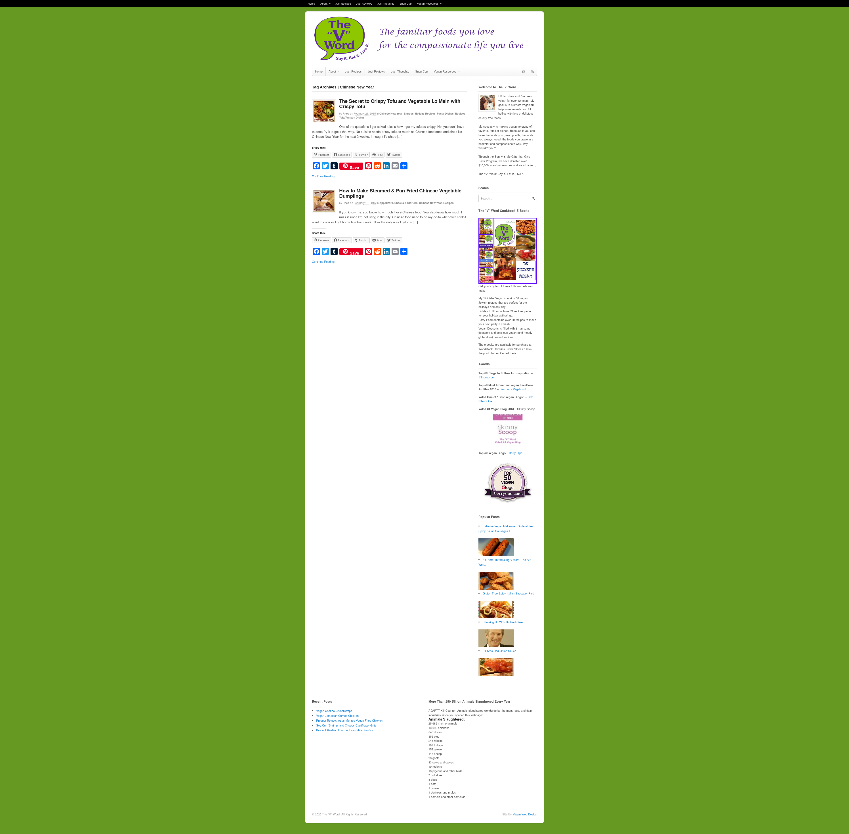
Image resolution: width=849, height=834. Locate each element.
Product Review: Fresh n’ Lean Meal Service (344, 730)
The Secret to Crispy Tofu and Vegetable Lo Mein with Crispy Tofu (399, 103)
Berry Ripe (515, 453)
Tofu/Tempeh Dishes (352, 117)
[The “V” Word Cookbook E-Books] (507, 282)
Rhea (346, 113)
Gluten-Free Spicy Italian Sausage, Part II (509, 593)
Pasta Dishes (445, 113)
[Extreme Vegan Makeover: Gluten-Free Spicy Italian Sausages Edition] (496, 555)
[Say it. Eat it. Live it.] (424, 60)
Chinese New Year (390, 113)
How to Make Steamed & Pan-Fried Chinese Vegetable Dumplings (400, 193)
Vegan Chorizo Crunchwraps (334, 711)
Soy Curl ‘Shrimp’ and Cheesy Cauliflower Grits (346, 725)
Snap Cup (406, 3)
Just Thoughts (385, 3)
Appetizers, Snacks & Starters (398, 203)
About (323, 3)
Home (311, 3)
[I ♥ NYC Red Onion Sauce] (496, 675)
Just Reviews (364, 3)
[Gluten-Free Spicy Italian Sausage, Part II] (496, 617)
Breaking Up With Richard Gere (503, 622)
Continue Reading (323, 176)
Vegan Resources (427, 3)
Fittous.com (487, 377)
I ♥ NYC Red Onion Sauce (499, 651)
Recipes (460, 113)
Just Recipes (343, 3)
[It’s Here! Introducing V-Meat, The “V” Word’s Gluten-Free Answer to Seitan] (496, 588)
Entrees (409, 113)
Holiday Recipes (425, 113)
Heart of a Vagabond (512, 389)
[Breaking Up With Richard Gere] (496, 646)
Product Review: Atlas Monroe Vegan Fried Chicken (349, 720)
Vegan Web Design (525, 814)
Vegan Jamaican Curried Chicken (337, 715)
